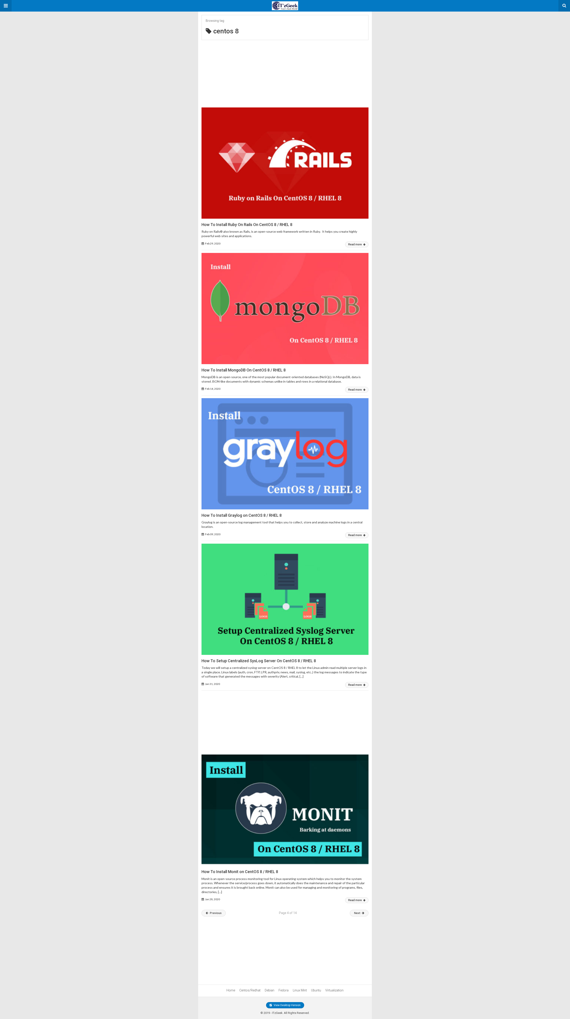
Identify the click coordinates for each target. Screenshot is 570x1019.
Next (357, 913)
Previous (216, 913)
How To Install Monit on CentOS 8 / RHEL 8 (240, 871)
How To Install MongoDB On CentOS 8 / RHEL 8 (244, 370)
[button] (6, 6)
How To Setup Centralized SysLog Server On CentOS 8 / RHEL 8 (259, 660)
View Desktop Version (287, 1005)
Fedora (284, 990)
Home (230, 990)
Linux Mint (300, 990)
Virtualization (334, 990)
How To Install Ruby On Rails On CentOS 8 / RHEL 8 (247, 224)
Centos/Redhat (250, 990)
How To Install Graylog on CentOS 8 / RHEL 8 (242, 515)
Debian (269, 990)
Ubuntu (316, 990)
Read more (355, 244)
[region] (285, 71)
